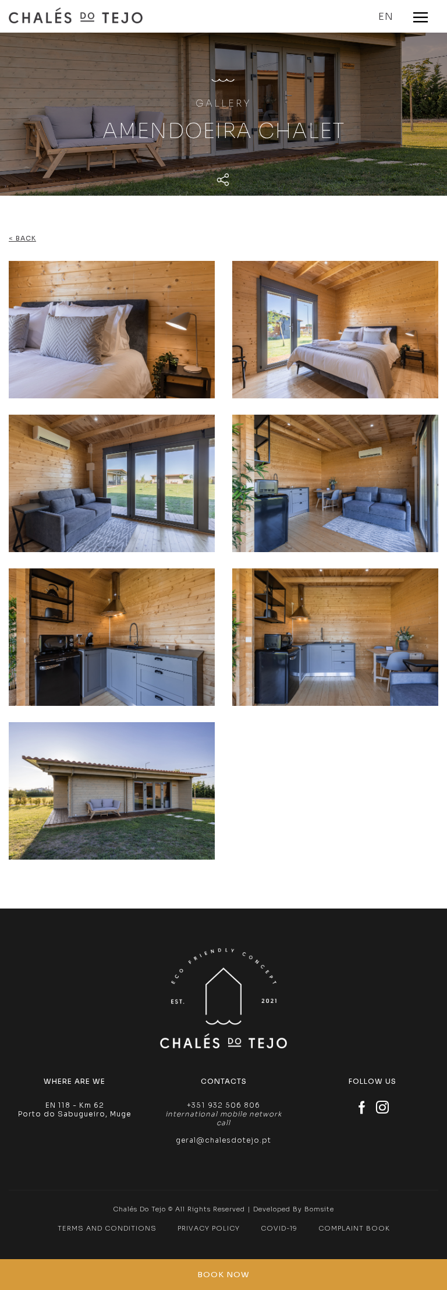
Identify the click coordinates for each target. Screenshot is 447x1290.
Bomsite (319, 1209)
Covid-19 (279, 1228)
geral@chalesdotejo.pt (223, 1140)
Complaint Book (354, 1228)
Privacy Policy (209, 1228)
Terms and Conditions (107, 1228)
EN (385, 16)
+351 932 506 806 (223, 1105)
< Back (22, 238)
